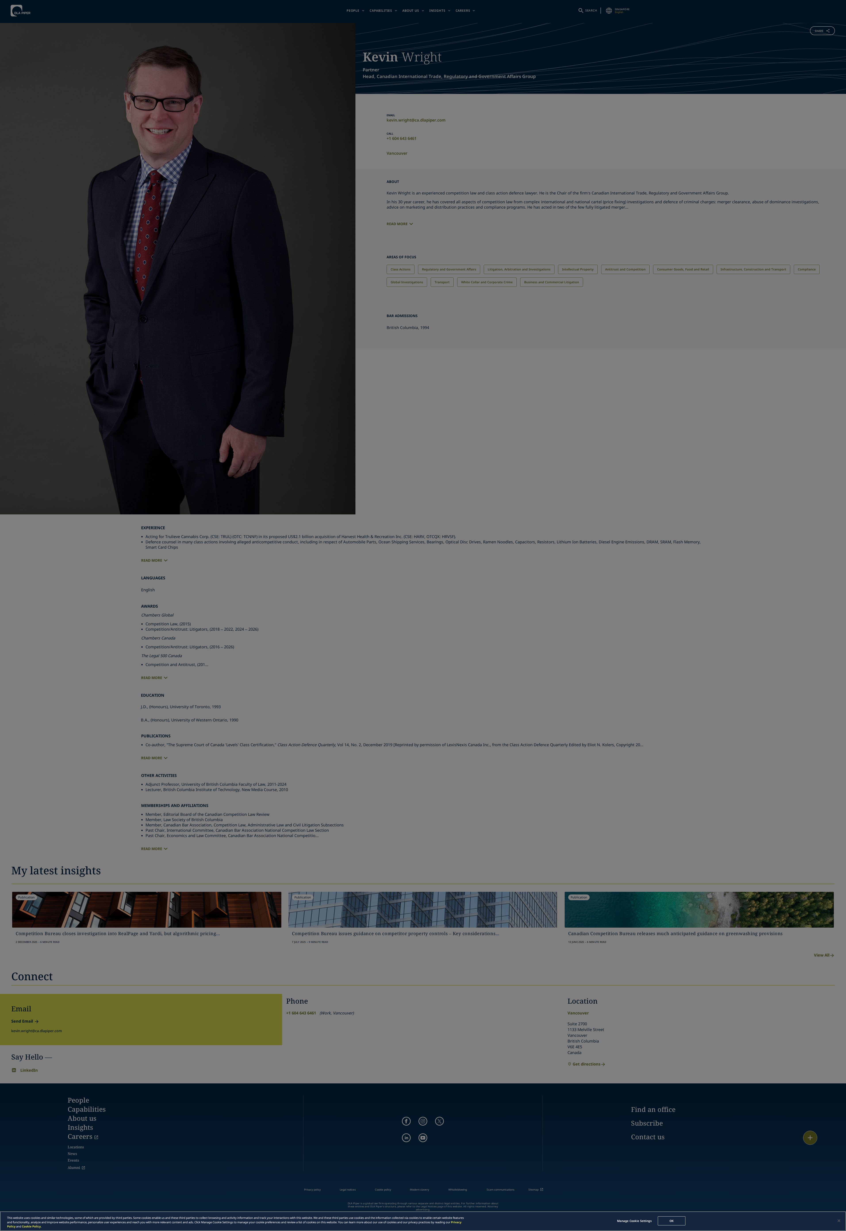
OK (671, 1221)
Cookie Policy (31, 1226)
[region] (423, 1221)
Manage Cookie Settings (634, 1221)
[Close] (839, 1220)
